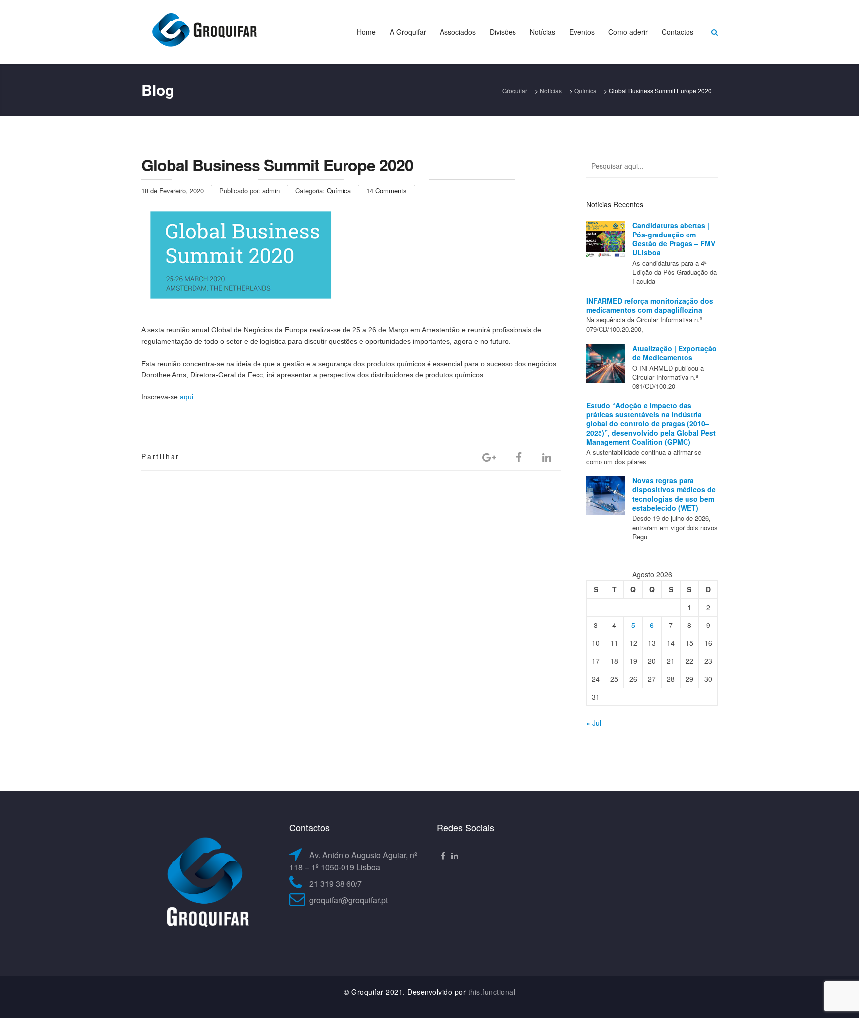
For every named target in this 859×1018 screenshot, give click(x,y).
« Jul (593, 723)
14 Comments (386, 190)
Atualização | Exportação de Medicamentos (674, 352)
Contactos (677, 32)
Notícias (542, 32)
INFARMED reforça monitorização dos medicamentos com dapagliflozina (649, 305)
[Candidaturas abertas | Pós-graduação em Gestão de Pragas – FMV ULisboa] (605, 240)
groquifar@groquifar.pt (348, 900)
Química (339, 190)
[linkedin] (546, 456)
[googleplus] (489, 456)
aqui (186, 397)
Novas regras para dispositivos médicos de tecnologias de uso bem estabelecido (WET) (674, 494)
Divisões (503, 32)
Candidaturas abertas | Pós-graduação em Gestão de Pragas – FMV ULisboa (673, 238)
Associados (458, 32)
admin (271, 190)
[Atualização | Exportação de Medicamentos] (605, 363)
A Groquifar (408, 32)
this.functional (491, 992)
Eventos (582, 32)
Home (366, 32)
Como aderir (628, 32)
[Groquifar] (203, 31)
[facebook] (519, 456)
